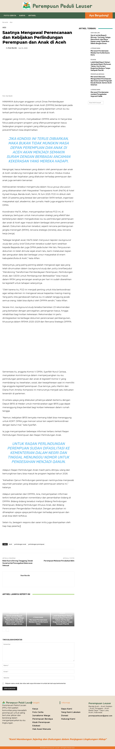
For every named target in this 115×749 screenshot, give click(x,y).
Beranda (5, 22)
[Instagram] (89, 718)
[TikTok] (93, 718)
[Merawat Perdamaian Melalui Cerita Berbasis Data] (38, 612)
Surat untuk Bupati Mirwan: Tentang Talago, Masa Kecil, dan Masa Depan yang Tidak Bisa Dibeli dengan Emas (14, 620)
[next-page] (7, 630)
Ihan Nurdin (12, 48)
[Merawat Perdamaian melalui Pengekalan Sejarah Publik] (84, 93)
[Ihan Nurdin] (4, 48)
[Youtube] (96, 718)
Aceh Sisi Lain (14, 613)
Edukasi (62, 613)
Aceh (10, 544)
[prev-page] (3, 630)
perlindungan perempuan (36, 544)
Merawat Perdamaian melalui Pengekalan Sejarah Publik (99, 94)
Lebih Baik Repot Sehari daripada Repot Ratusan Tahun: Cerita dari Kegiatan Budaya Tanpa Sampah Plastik (62, 620)
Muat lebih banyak (95, 103)
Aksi (11, 22)
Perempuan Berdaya (97, 74)
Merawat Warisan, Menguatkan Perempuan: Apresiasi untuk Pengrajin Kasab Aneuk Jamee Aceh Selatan (101, 81)
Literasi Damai (38, 617)
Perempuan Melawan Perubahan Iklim (59, 561)
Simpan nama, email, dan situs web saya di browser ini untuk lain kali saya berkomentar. (35, 683)
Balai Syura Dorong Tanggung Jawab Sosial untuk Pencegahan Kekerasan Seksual (17, 563)
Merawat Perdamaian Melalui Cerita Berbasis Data (38, 622)
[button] (81, 15)
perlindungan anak (20, 544)
